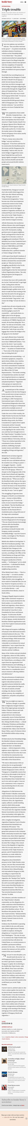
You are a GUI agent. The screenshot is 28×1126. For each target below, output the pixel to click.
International (6, 6)
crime (16, 1037)
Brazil (12, 1037)
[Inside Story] (9, 2)
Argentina (7, 1037)
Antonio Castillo (6, 18)
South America (6, 1039)
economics (21, 1037)
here (23, 1105)
